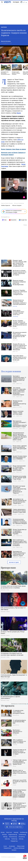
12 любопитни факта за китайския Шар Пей (19, 721)
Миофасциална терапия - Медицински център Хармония (19, 403)
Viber (5, 220)
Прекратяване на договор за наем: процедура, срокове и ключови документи (19, 302)
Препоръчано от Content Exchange (18, 703)
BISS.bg (5, 836)
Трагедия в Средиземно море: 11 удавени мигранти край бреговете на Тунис (19, 378)
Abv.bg (2, 832)
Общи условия (20, 846)
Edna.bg (21, 839)
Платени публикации (19, 848)
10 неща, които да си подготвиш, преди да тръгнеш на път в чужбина (13, 587)
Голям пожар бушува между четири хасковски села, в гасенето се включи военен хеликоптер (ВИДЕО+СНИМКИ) (19, 793)
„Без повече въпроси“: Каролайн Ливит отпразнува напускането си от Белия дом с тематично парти (19, 391)
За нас (5, 846)
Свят (14, 383)
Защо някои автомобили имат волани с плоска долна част (18, 312)
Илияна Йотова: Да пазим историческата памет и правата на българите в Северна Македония (20, 346)
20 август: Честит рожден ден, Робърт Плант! (13, 632)
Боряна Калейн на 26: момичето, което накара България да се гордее (19, 752)
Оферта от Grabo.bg (17, 407)
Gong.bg (16, 832)
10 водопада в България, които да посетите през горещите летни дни (12, 654)
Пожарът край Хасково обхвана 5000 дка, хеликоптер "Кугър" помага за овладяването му (19, 263)
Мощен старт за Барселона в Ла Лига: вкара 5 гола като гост (20, 771)
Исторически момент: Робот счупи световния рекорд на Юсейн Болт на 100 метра (20, 335)
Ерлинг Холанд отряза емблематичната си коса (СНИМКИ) (20, 457)
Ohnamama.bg (13, 836)
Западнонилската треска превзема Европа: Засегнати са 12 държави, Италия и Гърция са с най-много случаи (20, 436)
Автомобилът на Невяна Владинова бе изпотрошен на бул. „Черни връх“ (19, 501)
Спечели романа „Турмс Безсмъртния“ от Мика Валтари (14, 676)
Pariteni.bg (14, 839)
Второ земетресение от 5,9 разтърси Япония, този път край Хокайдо (19, 468)
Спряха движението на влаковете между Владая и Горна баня (19, 511)
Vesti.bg (7, 2)
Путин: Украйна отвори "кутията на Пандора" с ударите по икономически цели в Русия (20, 323)
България (4, 27)
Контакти (14, 850)
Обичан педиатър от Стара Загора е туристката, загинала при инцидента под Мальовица (19, 805)
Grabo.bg (7, 839)
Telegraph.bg (14, 841)
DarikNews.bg (23, 832)
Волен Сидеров (17, 205)
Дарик (19, 113)
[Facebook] (14, 852)
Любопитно (15, 428)
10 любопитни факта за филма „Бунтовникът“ (10, 697)
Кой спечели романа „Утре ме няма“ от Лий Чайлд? (13, 608)
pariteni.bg (15, 306)
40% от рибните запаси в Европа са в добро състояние (19, 741)
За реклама (12, 846)
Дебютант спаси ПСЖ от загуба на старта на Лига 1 (20, 781)
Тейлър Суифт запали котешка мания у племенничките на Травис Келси (20, 762)
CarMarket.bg (22, 834)
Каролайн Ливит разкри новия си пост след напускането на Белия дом (19, 358)
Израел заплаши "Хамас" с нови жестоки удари (18, 412)
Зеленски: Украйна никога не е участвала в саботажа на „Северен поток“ (20, 292)
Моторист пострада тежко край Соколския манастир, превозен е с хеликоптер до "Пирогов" (19, 489)
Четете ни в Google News (15, 827)
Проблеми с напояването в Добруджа (17, 731)
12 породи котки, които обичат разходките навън (18, 712)
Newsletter (13, 220)
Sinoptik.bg (22, 836)
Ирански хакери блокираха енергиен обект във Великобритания (19, 282)
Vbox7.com (9, 832)
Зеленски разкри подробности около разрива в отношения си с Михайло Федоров (20, 521)
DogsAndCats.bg (12, 834)
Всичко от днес (14, 562)
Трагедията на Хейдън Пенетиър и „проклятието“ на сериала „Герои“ (19, 554)
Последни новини (11, 371)
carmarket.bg (15, 316)
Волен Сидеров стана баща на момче (13, 149)
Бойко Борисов (6, 205)
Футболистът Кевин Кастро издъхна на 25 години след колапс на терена (19, 273)
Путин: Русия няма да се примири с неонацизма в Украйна (19, 532)
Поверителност (8, 848)
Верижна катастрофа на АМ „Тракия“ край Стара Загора (19, 477)
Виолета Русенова (6, 41)
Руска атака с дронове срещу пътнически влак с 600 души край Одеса (20, 448)
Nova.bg (4, 834)
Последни (16, 2)
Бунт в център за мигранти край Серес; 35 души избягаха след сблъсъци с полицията (20, 542)
